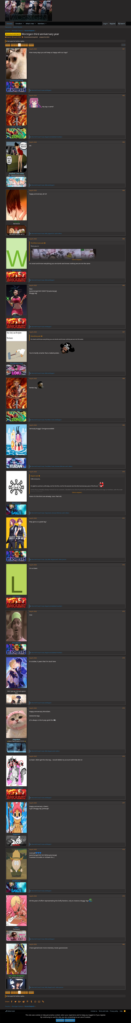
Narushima (16, 643)
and (41, 90)
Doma (16, 549)
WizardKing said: (36, 336)
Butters (16, 317)
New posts (8, 27)
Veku (16, 927)
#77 (124, 803)
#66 (124, 285)
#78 (124, 849)
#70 (124, 472)
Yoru (16, 456)
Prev (8, 45)
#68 (124, 378)
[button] (23, 23)
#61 (124, 49)
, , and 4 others (47, 233)
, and (47, 137)
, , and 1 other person (49, 559)
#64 (124, 190)
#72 (124, 565)
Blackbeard (16, 503)
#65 (124, 239)
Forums (9, 24)
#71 (124, 518)
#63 (124, 142)
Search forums (17, 27)
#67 (124, 332)
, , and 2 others (52, 466)
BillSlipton (16, 881)
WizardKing (16, 270)
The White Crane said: (37, 243)
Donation (18, 24)
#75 (124, 708)
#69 (124, 425)
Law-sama (16, 596)
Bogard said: (34, 476)
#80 (124, 944)
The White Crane (16, 363)
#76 (124, 756)
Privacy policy (114, 1011)
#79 (124, 896)
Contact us (94, 1011)
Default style (11, 1011)
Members (41, 24)
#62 (124, 95)
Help (121, 1011)
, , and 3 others (50, 513)
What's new (30, 24)
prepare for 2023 (44, 37)
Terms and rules (103, 1011)
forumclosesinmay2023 (31, 37)
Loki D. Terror (16, 127)
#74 (124, 658)
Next (30, 45)
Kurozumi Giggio (16, 788)
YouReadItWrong (16, 80)
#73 (124, 611)
